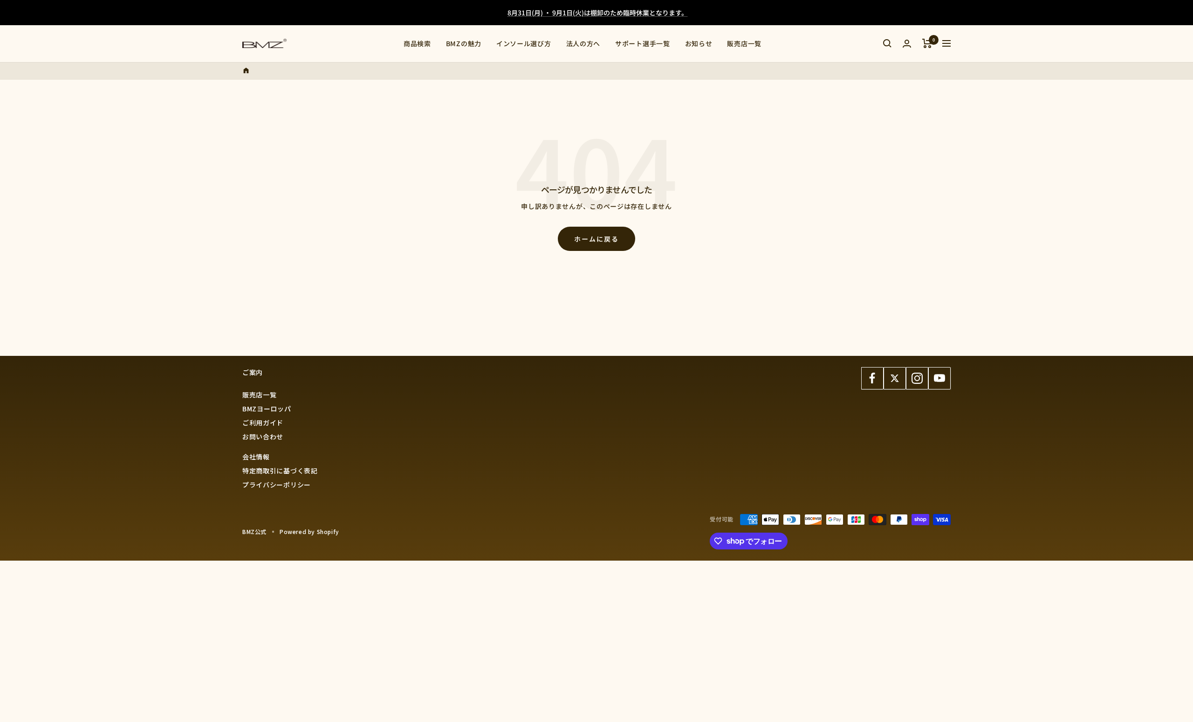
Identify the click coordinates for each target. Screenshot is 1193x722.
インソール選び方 (523, 43)
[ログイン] (907, 44)
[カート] (927, 43)
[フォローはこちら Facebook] (872, 378)
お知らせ (699, 43)
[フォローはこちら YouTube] (939, 378)
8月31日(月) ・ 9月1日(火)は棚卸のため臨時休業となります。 (597, 12)
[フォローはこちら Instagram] (917, 378)
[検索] (887, 43)
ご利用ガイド (262, 422)
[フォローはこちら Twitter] (895, 378)
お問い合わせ (262, 436)
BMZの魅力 (463, 43)
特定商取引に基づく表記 (280, 470)
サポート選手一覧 (642, 43)
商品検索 (417, 43)
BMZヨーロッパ (266, 408)
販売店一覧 (744, 43)
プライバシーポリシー (276, 484)
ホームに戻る (596, 238)
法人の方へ (583, 43)
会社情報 (256, 456)
